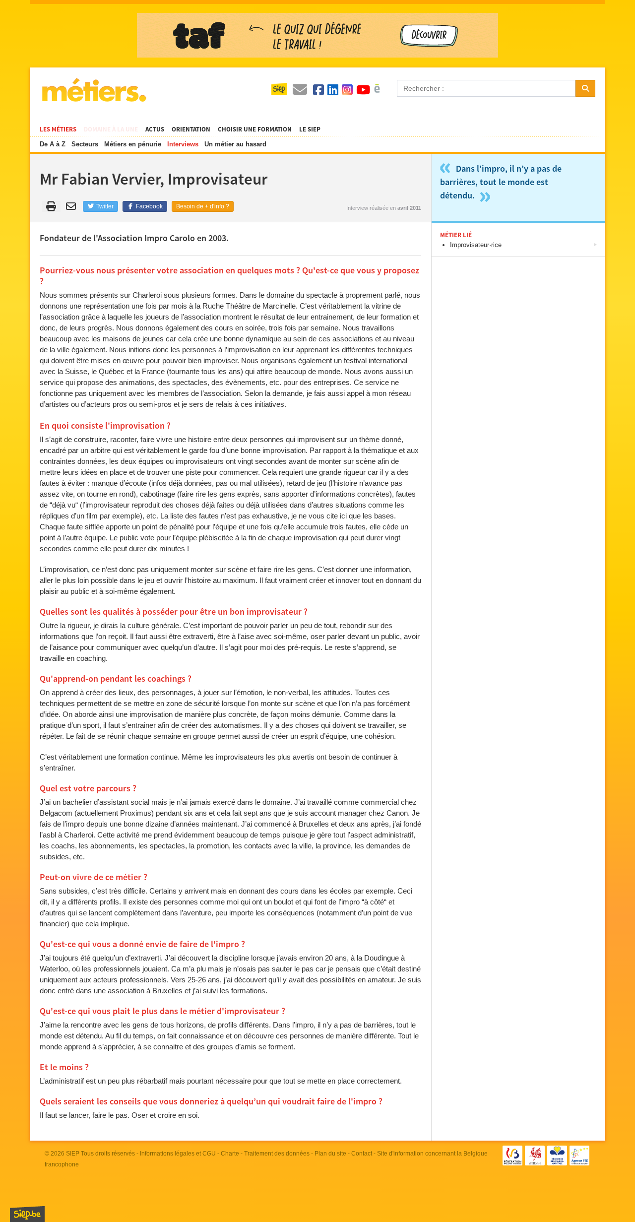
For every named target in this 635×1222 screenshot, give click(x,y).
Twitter (104, 206)
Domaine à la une (111, 129)
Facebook (148, 206)
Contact (361, 1153)
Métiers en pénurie (132, 144)
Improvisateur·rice (476, 245)
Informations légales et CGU (178, 1153)
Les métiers (58, 129)
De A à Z (52, 144)
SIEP (72, 1153)
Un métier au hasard (235, 144)
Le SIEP (309, 129)
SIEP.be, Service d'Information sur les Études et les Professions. (27, 1214)
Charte (230, 1153)
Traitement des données (277, 1153)
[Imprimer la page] (51, 206)
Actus (154, 129)
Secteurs (84, 144)
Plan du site (330, 1153)
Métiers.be (93, 89)
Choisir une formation (255, 129)
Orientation (191, 129)
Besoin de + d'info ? (202, 206)
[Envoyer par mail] (72, 206)
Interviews (182, 144)
